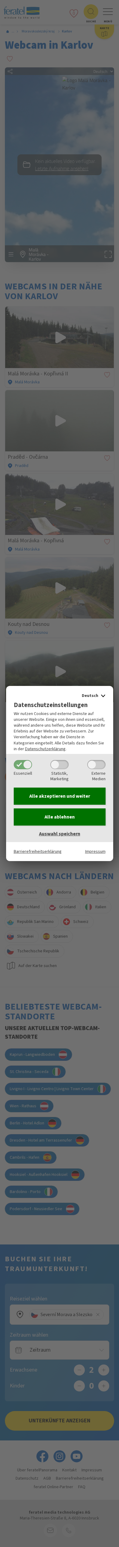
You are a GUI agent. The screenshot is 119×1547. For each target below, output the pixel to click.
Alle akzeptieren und (59, 796)
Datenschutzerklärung (45, 749)
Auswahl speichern (59, 833)
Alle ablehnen (60, 817)
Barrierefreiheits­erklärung (38, 851)
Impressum (95, 851)
